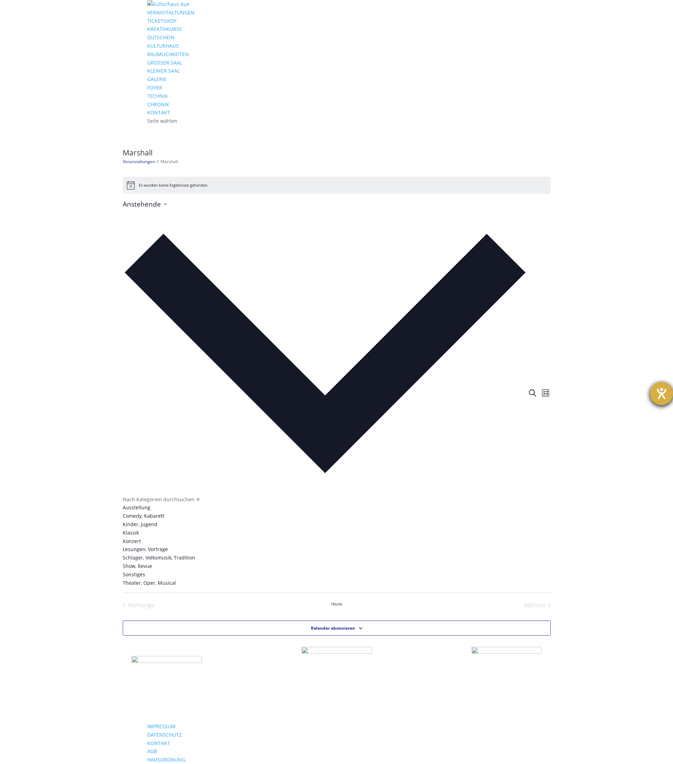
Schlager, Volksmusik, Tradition (159, 557)
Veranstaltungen (139, 162)
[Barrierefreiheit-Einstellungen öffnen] (661, 393)
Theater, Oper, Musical (149, 582)
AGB (152, 751)
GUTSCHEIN (161, 37)
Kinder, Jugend (140, 524)
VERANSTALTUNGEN (171, 12)
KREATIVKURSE (164, 29)
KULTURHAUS (163, 45)
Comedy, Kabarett (143, 515)
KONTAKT (158, 112)
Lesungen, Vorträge (145, 549)
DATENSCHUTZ (164, 734)
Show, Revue (137, 566)
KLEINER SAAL (163, 70)
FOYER (154, 87)
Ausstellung (136, 507)
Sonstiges (134, 574)
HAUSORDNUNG (166, 759)
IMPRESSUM (161, 726)
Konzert (132, 541)
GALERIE (156, 79)
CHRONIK (158, 104)
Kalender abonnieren (333, 628)
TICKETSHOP (161, 21)
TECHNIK (157, 96)
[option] (325, 507)
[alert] (337, 185)
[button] (325, 398)
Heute (336, 603)
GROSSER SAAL (164, 62)
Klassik (131, 532)
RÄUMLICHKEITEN (168, 54)
